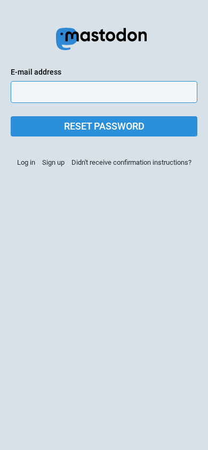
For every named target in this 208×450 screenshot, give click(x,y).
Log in (26, 162)
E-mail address (36, 72)
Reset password (104, 126)
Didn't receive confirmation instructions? (131, 162)
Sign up (53, 162)
